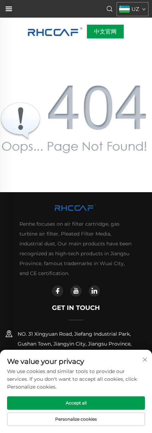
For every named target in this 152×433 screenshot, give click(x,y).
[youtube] (76, 291)
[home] (55, 31)
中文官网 (105, 31)
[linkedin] (94, 291)
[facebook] (57, 291)
